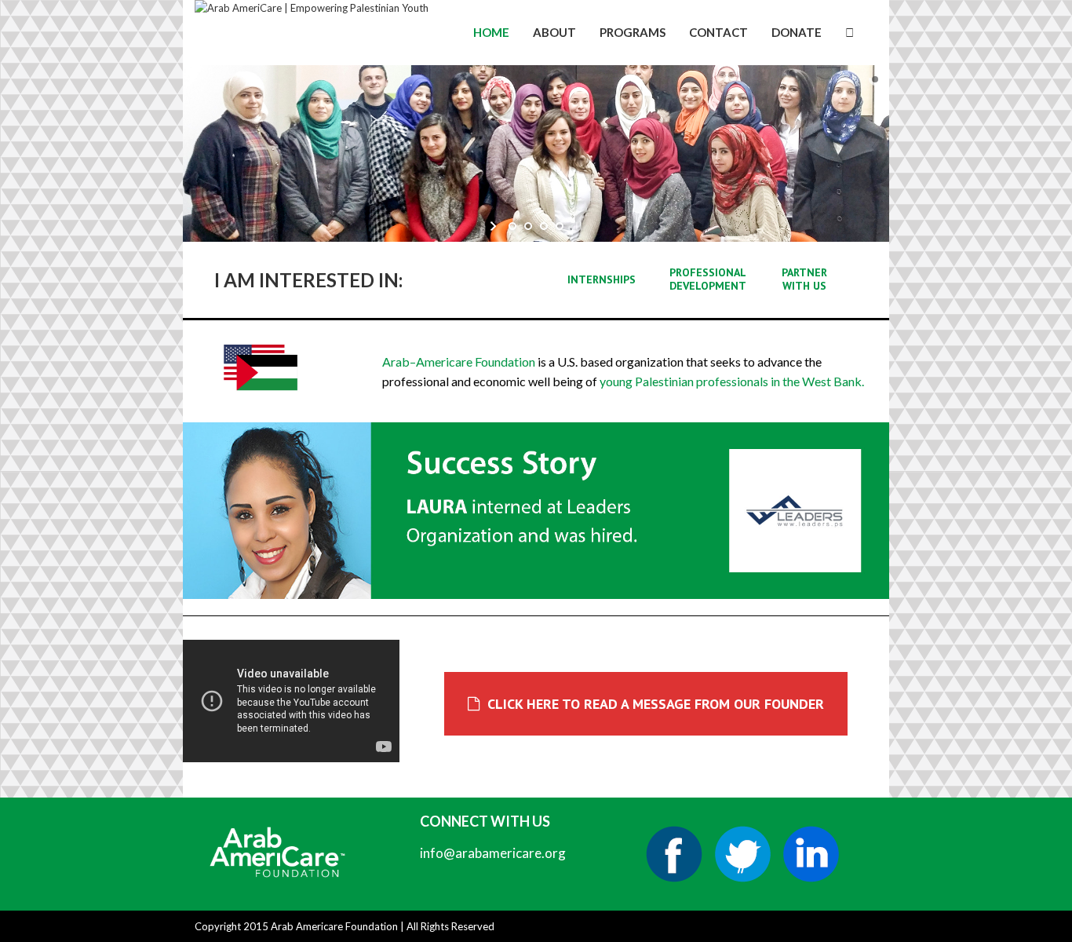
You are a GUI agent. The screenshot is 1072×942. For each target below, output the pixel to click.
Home (491, 32)
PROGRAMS (632, 32)
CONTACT (718, 32)
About (554, 32)
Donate (796, 32)
